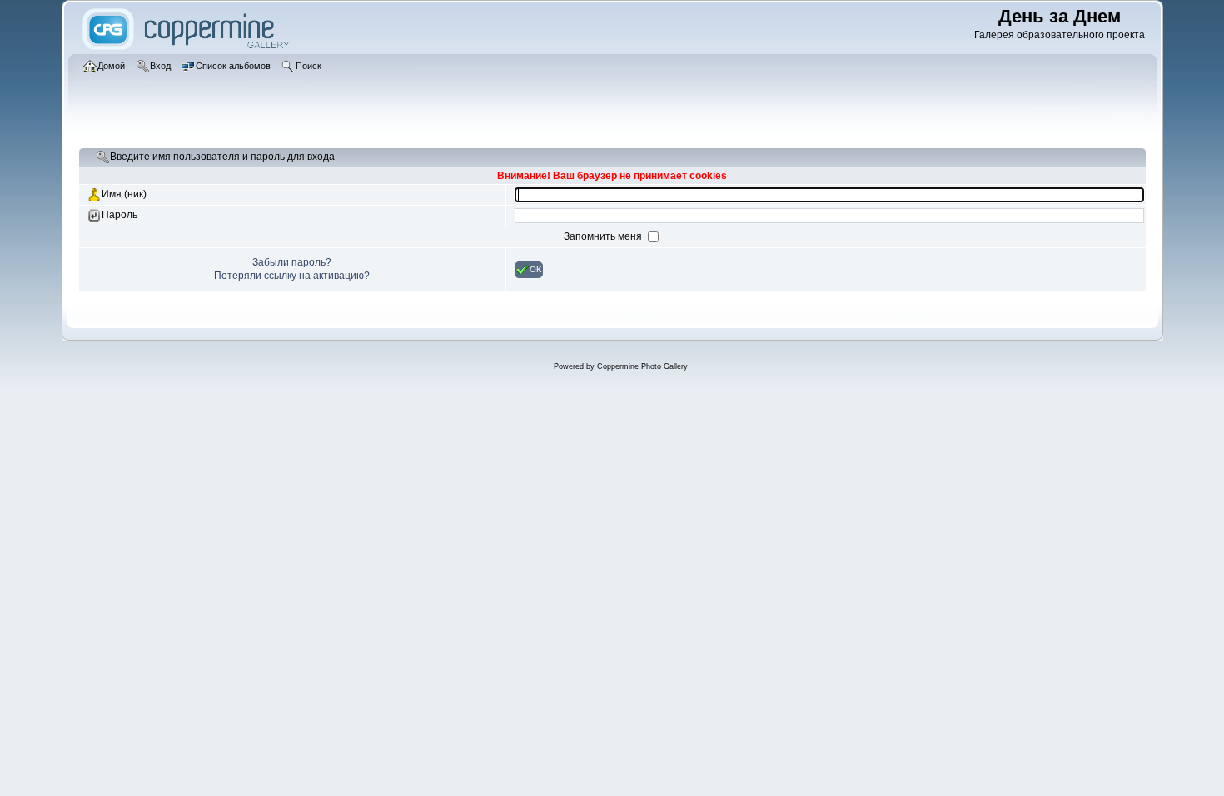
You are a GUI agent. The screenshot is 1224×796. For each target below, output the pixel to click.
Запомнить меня (604, 236)
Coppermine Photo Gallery (642, 366)
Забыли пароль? (291, 262)
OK (536, 268)
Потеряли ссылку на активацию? (292, 275)
